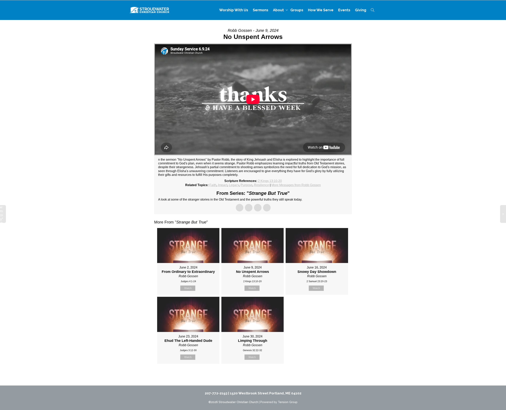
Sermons (260, 10)
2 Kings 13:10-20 (270, 181)
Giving (360, 10)
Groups (296, 10)
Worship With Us (233, 10)
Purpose (246, 185)
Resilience (261, 185)
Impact (222, 185)
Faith (212, 185)
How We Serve (320, 10)
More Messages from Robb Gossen (296, 185)
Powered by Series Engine (337, 374)
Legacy (234, 185)
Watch (188, 288)
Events (344, 10)
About (279, 10)
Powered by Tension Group (278, 402)
